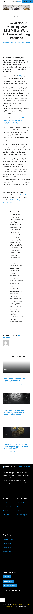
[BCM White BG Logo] (16, 2)
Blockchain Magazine (17, 604)
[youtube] (13, 590)
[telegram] (19, 590)
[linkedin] (16, 590)
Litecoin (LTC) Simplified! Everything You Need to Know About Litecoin (14, 412)
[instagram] (9, 590)
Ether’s (21, 76)
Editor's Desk (19, 384)
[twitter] (6, 590)
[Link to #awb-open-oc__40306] (4, 1)
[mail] (22, 590)
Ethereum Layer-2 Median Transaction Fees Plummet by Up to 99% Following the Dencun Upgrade (15, 120)
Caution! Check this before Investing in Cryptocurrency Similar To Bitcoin (16, 446)
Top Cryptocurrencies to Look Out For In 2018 (14, 380)
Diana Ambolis (26, 42)
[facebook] (3, 590)
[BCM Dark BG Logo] (16, 466)
